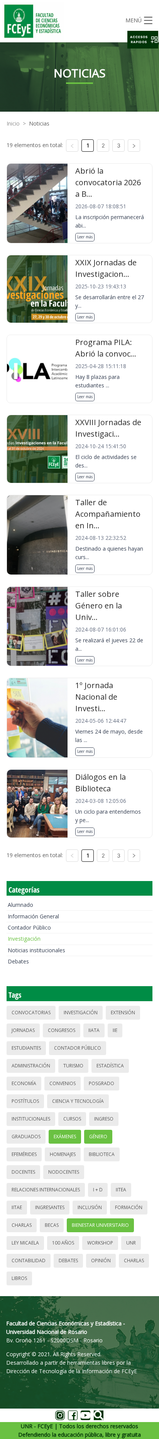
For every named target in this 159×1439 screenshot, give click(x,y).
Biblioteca (102, 1154)
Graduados (26, 1136)
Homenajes (63, 1154)
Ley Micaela (25, 1243)
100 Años (63, 1243)
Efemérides (24, 1154)
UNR (131, 1243)
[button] (142, 40)
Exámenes (65, 1136)
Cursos (72, 1119)
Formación (128, 1207)
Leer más (85, 237)
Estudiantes (26, 1048)
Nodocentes (63, 1172)
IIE (115, 1030)
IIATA (94, 1030)
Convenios (62, 1083)
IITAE (17, 1207)
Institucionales (31, 1119)
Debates (18, 961)
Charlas (22, 1225)
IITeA (121, 1189)
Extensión (123, 1012)
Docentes (23, 1172)
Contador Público (29, 927)
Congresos (61, 1030)
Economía (24, 1083)
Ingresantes (49, 1207)
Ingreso (103, 1119)
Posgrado (101, 1083)
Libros (19, 1278)
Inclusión (90, 1207)
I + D (98, 1189)
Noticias (39, 123)
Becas (52, 1225)
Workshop (100, 1243)
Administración (31, 1065)
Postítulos (25, 1101)
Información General (33, 916)
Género (98, 1136)
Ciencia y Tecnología (78, 1101)
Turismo (73, 1065)
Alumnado (20, 904)
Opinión (101, 1260)
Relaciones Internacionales (46, 1189)
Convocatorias (31, 1012)
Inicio (13, 123)
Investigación (24, 938)
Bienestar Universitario (100, 1225)
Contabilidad (29, 1260)
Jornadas (23, 1030)
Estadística (110, 1065)
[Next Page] (134, 145)
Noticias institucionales (36, 950)
